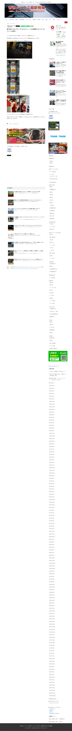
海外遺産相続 (51, 275)
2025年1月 (51, 401)
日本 (50, 19)
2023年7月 (51, 449)
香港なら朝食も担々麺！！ (53, 718)
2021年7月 (51, 512)
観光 (50, 290)
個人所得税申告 (52, 271)
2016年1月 (51, 687)
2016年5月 (51, 677)
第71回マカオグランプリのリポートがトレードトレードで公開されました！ (28, 259)
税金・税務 (52, 343)
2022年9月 (51, 475)
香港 (42, 19)
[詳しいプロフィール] (52, 28)
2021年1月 (51, 528)
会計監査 (38, 19)
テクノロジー (52, 287)
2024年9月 (51, 412)
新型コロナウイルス (52, 169)
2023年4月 (51, 457)
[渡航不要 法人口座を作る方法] (57, 126)
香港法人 (16, 19)
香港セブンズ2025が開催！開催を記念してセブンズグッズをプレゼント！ (28, 200)
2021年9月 (51, 507)
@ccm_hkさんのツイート (53, 366)
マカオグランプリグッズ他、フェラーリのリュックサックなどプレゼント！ (28, 225)
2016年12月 (51, 658)
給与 (50, 234)
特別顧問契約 (52, 189)
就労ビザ (51, 215)
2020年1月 (51, 560)
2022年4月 (51, 488)
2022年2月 (51, 494)
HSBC (51, 223)
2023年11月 (51, 438)
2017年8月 (51, 637)
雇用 (50, 192)
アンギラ (51, 250)
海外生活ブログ (52, 708)
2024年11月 (51, 406)
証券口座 (51, 229)
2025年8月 (51, 388)
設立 (50, 239)
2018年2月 (51, 621)
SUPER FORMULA (53, 178)
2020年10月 (51, 536)
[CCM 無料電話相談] (52, 44)
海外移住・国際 (52, 348)
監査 (50, 266)
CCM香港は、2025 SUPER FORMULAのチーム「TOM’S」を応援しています (28, 242)
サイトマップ (58, 19)
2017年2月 (51, 653)
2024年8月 (51, 414)
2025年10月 (51, 385)
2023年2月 (51, 462)
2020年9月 (51, 539)
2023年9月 (51, 443)
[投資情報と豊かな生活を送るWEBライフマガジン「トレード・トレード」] (57, 136)
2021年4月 (51, 520)
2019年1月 (51, 592)
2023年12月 (51, 435)
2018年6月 (51, 610)
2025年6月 (51, 390)
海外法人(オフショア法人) (53, 232)
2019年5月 (51, 581)
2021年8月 (51, 510)
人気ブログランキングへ (54, 702)
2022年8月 (51, 478)
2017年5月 (51, 645)
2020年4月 (51, 552)
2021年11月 (51, 502)
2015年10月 (51, 695)
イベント (10, 123)
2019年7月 (51, 576)
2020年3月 (51, 555)
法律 (50, 194)
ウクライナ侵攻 (52, 171)
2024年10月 (51, 409)
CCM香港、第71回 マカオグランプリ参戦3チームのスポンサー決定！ (27, 191)
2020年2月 (51, 557)
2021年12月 (51, 499)
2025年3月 (51, 398)
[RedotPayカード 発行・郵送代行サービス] (26, 136)
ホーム (6, 19)
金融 (50, 282)
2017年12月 (51, 626)
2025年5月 (51, 393)
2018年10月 (51, 600)
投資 (50, 255)
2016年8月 (51, 669)
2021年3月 (51, 523)
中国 (50, 320)
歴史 (50, 284)
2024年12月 (51, 404)
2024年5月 (51, 422)
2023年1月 (51, 465)
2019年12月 (51, 563)
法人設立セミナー (53, 311)
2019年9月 (51, 571)
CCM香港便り (52, 308)
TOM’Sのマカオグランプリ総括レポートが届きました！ (24, 233)
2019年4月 (51, 584)
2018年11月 (51, 597)
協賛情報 (51, 316)
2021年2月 (51, 526)
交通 (50, 298)
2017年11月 (51, 629)
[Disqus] (26, 171)
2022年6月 (51, 483)
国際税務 (50, 158)
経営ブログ (51, 711)
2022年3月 (51, 491)
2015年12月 (51, 690)
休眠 (50, 186)
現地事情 (51, 329)
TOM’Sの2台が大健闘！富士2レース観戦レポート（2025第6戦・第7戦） (61, 71)
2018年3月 (51, 618)
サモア (51, 247)
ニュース (51, 258)
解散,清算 (51, 213)
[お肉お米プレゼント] (57, 148)
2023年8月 (51, 446)
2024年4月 (51, 425)
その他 (50, 161)
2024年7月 (51, 417)
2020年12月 (51, 531)
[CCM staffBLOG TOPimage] (36, 11)
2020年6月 (51, 547)
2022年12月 (51, 467)
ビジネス (51, 327)
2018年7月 (51, 608)
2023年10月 (51, 441)
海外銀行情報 (22, 19)
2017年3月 (51, 650)
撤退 (50, 332)
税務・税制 (52, 237)
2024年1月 (51, 433)
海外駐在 (51, 337)
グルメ (51, 295)
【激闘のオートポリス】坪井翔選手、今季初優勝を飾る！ (61, 100)
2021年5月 (51, 518)
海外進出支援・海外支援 (54, 713)
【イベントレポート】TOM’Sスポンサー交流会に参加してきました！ (27, 208)
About (54, 19)
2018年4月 (51, 616)
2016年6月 (51, 674)
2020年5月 (51, 549)
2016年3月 (51, 682)
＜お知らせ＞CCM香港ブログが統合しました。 (57, 371)
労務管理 (51, 218)
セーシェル (52, 245)
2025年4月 (51, 396)
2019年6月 (51, 579)
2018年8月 (51, 605)
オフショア (52, 226)
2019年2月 (51, 589)
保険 (50, 162)
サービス (51, 303)
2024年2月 (51, 430)
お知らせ (46, 19)
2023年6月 (51, 451)
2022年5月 (51, 486)
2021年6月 (51, 515)
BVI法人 (51, 242)
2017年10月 (51, 632)
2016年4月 (51, 679)
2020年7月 (51, 544)
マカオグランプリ (16, 123)
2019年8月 (51, 573)
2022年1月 (51, 496)
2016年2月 (51, 685)
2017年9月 (51, 634)
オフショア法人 (28, 19)
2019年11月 (51, 565)
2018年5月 (51, 613)
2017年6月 (51, 642)
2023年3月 (51, 459)
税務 (50, 197)
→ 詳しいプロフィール (60, 37)
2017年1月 (51, 655)
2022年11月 (51, 470)
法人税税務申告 (52, 268)
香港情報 (51, 710)
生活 (50, 292)
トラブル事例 (51, 277)
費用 (50, 202)
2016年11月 (51, 661)
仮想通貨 (34, 19)
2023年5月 (51, 454)
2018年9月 (51, 602)
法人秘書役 (52, 210)
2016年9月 (51, 666)
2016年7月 (51, 671)
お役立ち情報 (11, 19)
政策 (50, 324)
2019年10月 (51, 568)
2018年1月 (51, 624)
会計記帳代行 (52, 263)
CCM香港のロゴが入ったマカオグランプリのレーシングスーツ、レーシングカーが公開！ (27, 266)
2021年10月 (51, 504)
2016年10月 (51, 663)
